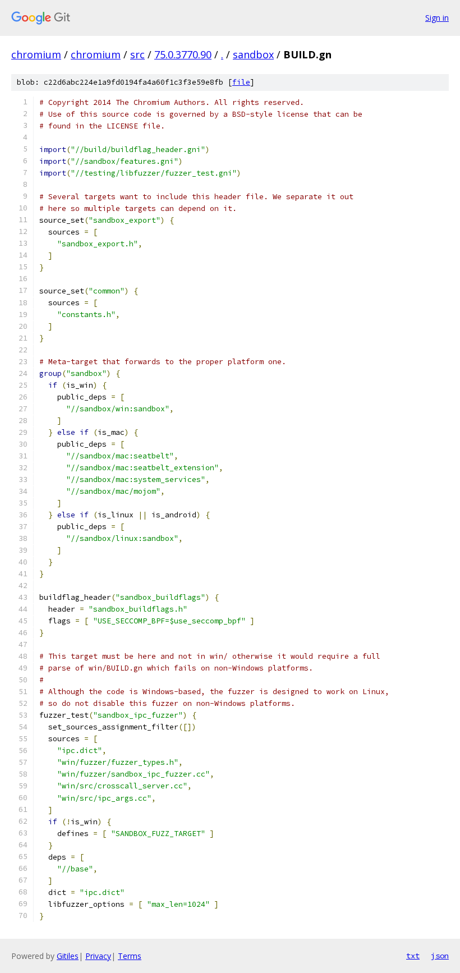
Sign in (437, 17)
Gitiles (68, 956)
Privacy (98, 956)
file (241, 82)
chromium (36, 54)
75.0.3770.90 (182, 54)
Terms (129, 956)
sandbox (253, 54)
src (137, 54)
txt (413, 956)
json (440, 956)
